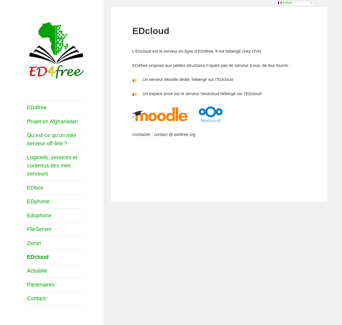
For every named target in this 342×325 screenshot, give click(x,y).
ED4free (37, 107)
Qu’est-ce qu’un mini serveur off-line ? (51, 139)
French (287, 2)
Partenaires (41, 285)
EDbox (35, 188)
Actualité (37, 271)
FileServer (39, 229)
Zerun (34, 243)
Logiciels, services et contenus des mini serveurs (52, 165)
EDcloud (38, 257)
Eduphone (39, 215)
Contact (36, 298)
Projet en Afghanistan (52, 121)
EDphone (38, 201)
